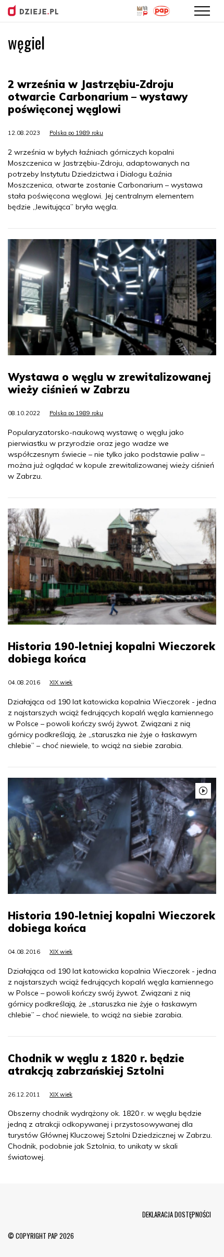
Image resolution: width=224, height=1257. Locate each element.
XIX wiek (60, 682)
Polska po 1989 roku (76, 132)
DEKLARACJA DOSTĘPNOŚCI (176, 1214)
